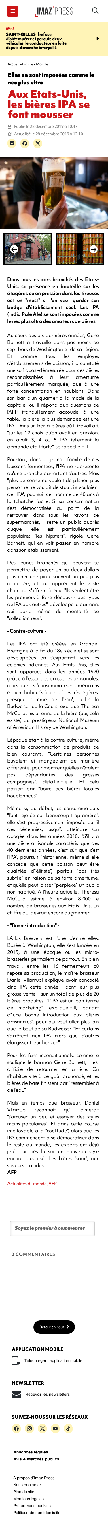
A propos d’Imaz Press (33, 1478)
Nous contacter (27, 1485)
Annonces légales (31, 1452)
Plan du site (23, 1492)
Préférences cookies (32, 1506)
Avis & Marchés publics (36, 1459)
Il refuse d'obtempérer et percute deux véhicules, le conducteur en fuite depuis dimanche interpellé (36, 41)
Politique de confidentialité (36, 1513)
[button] (12, 11)
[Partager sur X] (37, 143)
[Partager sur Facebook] (24, 143)
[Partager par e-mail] (11, 143)
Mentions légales (28, 1499)
